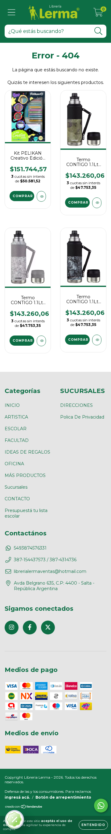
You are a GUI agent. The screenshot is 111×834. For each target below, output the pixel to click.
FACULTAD (17, 440)
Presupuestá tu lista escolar (26, 513)
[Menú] (11, 12)
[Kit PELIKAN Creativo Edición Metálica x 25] (41, 196)
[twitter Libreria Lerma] (48, 627)
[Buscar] (98, 31)
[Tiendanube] (24, 807)
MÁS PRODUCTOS (25, 475)
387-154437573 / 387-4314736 (45, 559)
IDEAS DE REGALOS (27, 452)
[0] (98, 14)
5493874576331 (30, 548)
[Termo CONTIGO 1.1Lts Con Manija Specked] (41, 341)
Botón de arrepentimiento (63, 797)
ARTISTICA (16, 417)
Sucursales (16, 487)
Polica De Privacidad (82, 417)
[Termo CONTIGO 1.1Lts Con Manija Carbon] (96, 340)
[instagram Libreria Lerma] (11, 627)
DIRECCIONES (76, 405)
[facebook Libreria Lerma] (30, 627)
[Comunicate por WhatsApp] (101, 805)
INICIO (12, 405)
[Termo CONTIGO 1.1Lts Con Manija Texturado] (96, 202)
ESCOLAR (16, 428)
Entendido (93, 825)
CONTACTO (17, 499)
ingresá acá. (17, 797)
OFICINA (14, 464)
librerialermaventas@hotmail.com (50, 571)
